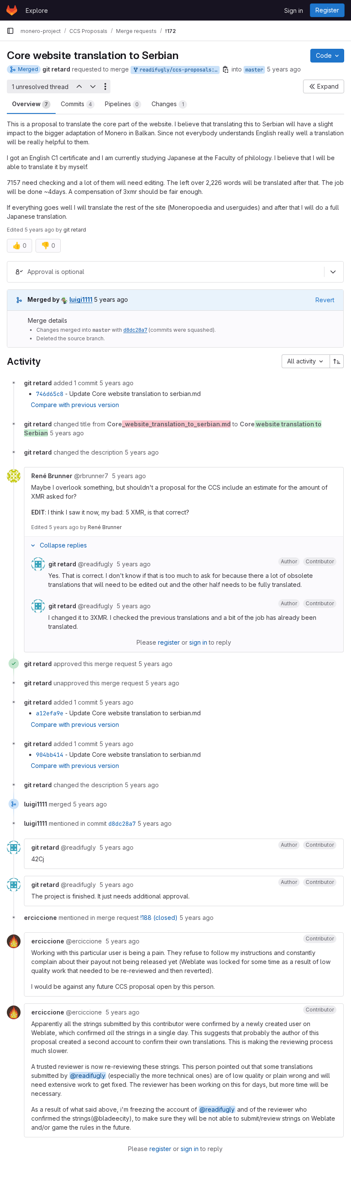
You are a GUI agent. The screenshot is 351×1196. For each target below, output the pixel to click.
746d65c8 (49, 394)
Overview (30, 103)
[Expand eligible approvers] (333, 272)
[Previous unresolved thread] (79, 86)
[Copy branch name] (225, 69)
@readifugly (87, 1075)
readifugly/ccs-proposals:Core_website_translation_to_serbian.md (178, 69)
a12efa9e (49, 713)
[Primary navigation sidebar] (10, 31)
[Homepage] (12, 10)
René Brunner (105, 527)
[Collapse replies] (33, 545)
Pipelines (122, 103)
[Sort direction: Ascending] (337, 361)
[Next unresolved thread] (93, 86)
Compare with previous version (75, 404)
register (169, 642)
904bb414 (49, 755)
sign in (198, 642)
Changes (168, 103)
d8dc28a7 (135, 330)
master (254, 69)
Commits (76, 103)
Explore (37, 10)
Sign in (293, 10)
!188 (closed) (159, 917)
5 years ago (284, 69)
